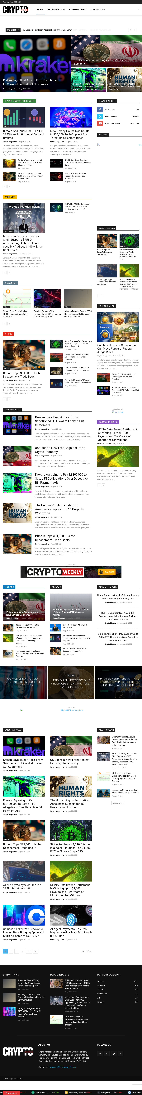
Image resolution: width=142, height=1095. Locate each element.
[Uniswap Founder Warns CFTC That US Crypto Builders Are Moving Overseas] (78, 298)
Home (40, 9)
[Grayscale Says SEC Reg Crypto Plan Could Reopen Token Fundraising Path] (9, 983)
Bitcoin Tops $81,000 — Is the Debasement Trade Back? (22, 374)
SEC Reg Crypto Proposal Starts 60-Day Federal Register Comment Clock (31, 997)
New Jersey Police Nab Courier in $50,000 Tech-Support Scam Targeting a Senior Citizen (70, 134)
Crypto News (8, 231)
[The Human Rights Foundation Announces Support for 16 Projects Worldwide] (124, 80)
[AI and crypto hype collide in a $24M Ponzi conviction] (107, 270)
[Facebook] (100, 1053)
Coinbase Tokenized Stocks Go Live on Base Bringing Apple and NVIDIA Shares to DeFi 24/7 (23, 932)
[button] (138, 9)
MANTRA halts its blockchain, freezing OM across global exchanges (76, 176)
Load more (117, 803)
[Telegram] (113, 1053)
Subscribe (134, 123)
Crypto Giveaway (77, 9)
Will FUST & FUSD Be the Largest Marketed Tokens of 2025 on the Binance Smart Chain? (77, 206)
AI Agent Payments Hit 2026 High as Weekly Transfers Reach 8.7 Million (71, 932)
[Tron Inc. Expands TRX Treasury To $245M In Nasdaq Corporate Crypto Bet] (47, 298)
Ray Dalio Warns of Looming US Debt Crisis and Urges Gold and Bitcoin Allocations (30, 162)
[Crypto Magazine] (18, 1051)
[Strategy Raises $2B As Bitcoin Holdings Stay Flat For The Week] (56, 371)
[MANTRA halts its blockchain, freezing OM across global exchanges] (56, 176)
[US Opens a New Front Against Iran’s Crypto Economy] (106, 51)
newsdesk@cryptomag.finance (62, 1067)
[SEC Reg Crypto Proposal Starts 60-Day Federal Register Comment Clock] (9, 997)
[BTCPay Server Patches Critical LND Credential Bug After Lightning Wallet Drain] (118, 682)
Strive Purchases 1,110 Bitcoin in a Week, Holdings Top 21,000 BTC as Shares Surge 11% (78, 343)
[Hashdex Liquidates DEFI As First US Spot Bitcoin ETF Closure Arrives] (71, 607)
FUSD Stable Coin (55, 9)
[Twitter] (120, 1053)
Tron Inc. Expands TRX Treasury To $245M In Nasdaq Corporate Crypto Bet (47, 314)
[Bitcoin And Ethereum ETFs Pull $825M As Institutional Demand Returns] (24, 117)
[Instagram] (107, 1053)
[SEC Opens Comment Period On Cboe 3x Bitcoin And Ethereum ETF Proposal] (55, 638)
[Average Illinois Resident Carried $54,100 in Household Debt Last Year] (23, 682)
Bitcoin (6, 126)
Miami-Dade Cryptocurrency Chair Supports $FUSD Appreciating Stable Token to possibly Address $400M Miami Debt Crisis (23, 243)
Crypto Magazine (10, 142)
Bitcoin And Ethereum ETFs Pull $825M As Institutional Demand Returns (23, 134)
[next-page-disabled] (9, 272)
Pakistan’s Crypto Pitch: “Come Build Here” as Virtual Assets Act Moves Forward (30, 176)
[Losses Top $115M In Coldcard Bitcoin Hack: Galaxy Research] (103, 793)
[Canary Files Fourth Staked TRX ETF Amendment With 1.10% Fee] (17, 298)
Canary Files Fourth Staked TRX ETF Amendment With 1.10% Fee (15, 314)
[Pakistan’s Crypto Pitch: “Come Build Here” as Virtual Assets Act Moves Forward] (9, 176)
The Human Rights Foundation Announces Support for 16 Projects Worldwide (58, 30)
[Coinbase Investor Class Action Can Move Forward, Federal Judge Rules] (118, 327)
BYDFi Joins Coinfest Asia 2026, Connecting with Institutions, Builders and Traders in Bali (118, 616)
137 (28, 951)
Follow (135, 116)
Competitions (97, 9)
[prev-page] (5, 186)
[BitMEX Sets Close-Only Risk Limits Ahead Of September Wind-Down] (56, 163)
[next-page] (9, 186)
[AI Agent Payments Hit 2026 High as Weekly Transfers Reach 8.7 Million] (71, 915)
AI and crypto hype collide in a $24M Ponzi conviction (106, 281)
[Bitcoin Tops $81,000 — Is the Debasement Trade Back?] (24, 355)
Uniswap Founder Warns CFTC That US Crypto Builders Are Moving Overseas (78, 314)
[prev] (130, 30)
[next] (134, 30)
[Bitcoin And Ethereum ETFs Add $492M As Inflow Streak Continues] (56, 383)
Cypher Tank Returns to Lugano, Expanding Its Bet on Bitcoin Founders (77, 356)
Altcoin (6, 307)
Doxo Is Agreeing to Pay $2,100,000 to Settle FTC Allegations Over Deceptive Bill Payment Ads (61, 478)
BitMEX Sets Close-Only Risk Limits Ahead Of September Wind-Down (78, 162)
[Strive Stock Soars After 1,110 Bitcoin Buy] (55, 627)
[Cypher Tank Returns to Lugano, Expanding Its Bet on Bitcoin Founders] (56, 357)
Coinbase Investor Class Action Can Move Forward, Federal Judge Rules (117, 348)
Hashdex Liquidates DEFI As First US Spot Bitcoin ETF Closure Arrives (71, 612)
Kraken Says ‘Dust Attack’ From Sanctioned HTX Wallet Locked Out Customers (125, 390)
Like (137, 110)
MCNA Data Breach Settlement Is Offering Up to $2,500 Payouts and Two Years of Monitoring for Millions (129, 284)
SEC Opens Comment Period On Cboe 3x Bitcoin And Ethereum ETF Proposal (76, 638)
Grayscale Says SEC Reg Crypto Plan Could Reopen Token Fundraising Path (29, 983)
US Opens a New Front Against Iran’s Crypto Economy (22, 613)
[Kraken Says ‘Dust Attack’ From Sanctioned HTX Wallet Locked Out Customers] (35, 63)
